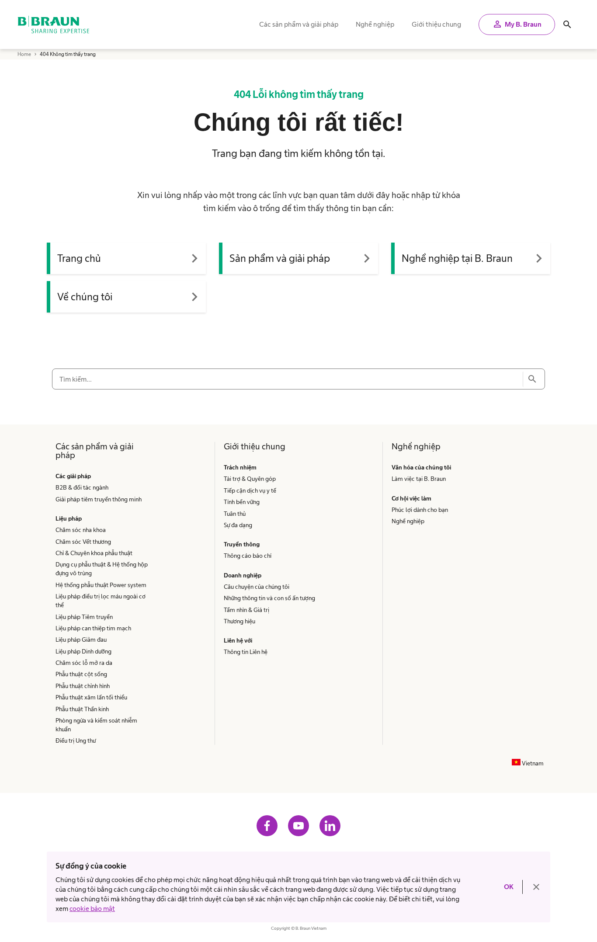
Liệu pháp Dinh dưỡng (83, 651)
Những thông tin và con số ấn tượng (269, 597)
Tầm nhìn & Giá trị (246, 609)
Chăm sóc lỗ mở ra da (84, 662)
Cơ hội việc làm (411, 498)
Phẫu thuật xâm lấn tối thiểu (91, 697)
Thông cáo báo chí (247, 555)
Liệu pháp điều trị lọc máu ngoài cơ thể (101, 600)
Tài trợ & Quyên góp (250, 478)
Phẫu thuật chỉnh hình (83, 685)
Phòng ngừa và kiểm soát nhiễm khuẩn (96, 725)
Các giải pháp (73, 476)
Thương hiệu (239, 621)
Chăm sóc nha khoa (81, 529)
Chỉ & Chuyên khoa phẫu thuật (94, 552)
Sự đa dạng (238, 524)
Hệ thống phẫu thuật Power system (101, 584)
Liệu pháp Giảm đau (81, 639)
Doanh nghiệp (242, 575)
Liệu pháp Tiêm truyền (84, 616)
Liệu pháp (69, 518)
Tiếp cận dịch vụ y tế (250, 490)
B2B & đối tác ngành (82, 487)
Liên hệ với (238, 640)
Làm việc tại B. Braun (419, 478)
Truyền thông (242, 544)
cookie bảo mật (92, 908)
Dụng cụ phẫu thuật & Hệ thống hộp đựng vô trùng (102, 569)
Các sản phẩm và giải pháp (298, 24)
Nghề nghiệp (375, 24)
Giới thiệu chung (436, 24)
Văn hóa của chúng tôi (422, 467)
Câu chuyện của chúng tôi (256, 586)
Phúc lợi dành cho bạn (420, 509)
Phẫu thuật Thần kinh (82, 709)
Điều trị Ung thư (76, 740)
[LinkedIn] (329, 825)
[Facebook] (267, 825)
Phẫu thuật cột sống (81, 674)
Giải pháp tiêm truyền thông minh (99, 499)
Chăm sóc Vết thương (83, 541)
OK (509, 886)
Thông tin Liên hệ (245, 651)
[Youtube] (298, 825)
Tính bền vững (242, 501)
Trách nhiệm (240, 467)
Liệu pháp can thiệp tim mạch (93, 628)
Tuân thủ (235, 513)
